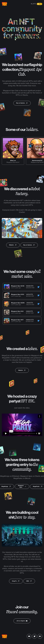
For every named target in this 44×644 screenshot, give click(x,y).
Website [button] (11, 245)
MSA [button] (27, 581)
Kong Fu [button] (14, 581)
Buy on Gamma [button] (20, 103)
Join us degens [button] (20, 621)
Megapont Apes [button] (21, 486)
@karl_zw (13, 160)
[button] (38, 287)
